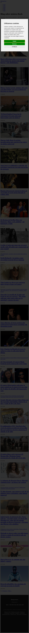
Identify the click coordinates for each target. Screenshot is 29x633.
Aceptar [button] (14, 41)
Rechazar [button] (14, 43)
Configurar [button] (14, 46)
